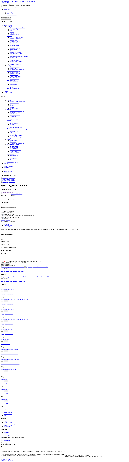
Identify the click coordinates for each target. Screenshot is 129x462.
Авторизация (10, 12)
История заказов (8, 414)
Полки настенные (14, 79)
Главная (6, 24)
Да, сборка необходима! (8, 211)
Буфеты (11, 58)
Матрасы (12, 50)
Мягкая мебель (11, 80)
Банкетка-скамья (5, 344)
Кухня (8, 54)
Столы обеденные (14, 60)
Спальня (9, 46)
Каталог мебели (8, 25)
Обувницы (12, 30)
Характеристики (8, 225)
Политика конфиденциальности (12, 423)
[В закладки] (2, 278)
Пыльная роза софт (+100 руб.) (26, 215)
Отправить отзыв (5, 264)
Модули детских (14, 72)
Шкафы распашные (14, 67)
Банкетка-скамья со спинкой (8, 374)
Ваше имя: (3, 253)
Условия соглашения (9, 425)
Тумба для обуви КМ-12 (7, 304)
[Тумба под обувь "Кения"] (8, 178)
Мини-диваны (13, 84)
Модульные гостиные (15, 38)
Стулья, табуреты (14, 63)
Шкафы (9, 65)
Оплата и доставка (8, 92)
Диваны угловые (14, 83)
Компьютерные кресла (13, 88)
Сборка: (3, 209)
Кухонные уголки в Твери (16, 64)
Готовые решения (14, 29)
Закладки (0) (10, 13)
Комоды (12, 44)
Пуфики (12, 33)
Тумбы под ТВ (13, 40)
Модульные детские (15, 73)
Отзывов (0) (7, 226)
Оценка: (3, 262)
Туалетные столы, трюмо (16, 53)
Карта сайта (7, 426)
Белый (9, 218)
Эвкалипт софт (15, 217)
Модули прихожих (14, 34)
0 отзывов (3, 192)
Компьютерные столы (15, 76)
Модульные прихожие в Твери (17, 28)
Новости (6, 89)
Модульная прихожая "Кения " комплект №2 (13, 281)
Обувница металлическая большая (10, 364)
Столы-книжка (13, 42)
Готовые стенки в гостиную (17, 37)
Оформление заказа (11, 15)
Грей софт (11, 214)
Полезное (6, 91)
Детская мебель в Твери (13, 71)
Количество (4, 221)
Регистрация (10, 11)
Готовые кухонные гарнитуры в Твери (19, 56)
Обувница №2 (4, 394)
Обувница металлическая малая (9, 354)
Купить (12, 221)
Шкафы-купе (13, 68)
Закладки (6, 415)
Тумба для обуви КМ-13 (7, 314)
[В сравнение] (1, 278)
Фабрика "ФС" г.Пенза (16, 194)
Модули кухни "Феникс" (16, 61)
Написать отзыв (10, 192)
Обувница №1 (4, 384)
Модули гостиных (14, 45)
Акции (5, 433)
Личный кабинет (8, 9)
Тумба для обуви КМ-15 (7, 334)
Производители (8, 435)
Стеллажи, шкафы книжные (17, 69)
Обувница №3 (4, 403)
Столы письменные (15, 77)
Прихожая (9, 26)
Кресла (11, 87)
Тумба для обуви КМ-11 (7, 294)
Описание (6, 224)
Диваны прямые (14, 81)
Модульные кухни (14, 57)
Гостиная (9, 36)
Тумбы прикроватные (15, 52)
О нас (5, 421)
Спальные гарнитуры (15, 48)
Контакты (6, 93)
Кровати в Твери (14, 49)
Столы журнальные (15, 41)
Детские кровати (14, 75)
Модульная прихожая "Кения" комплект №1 (13, 271)
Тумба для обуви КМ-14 (7, 324)
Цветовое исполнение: (6, 212)
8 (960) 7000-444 (5, 2)
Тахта (11, 85)
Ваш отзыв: (3, 259)
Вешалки (12, 32)
